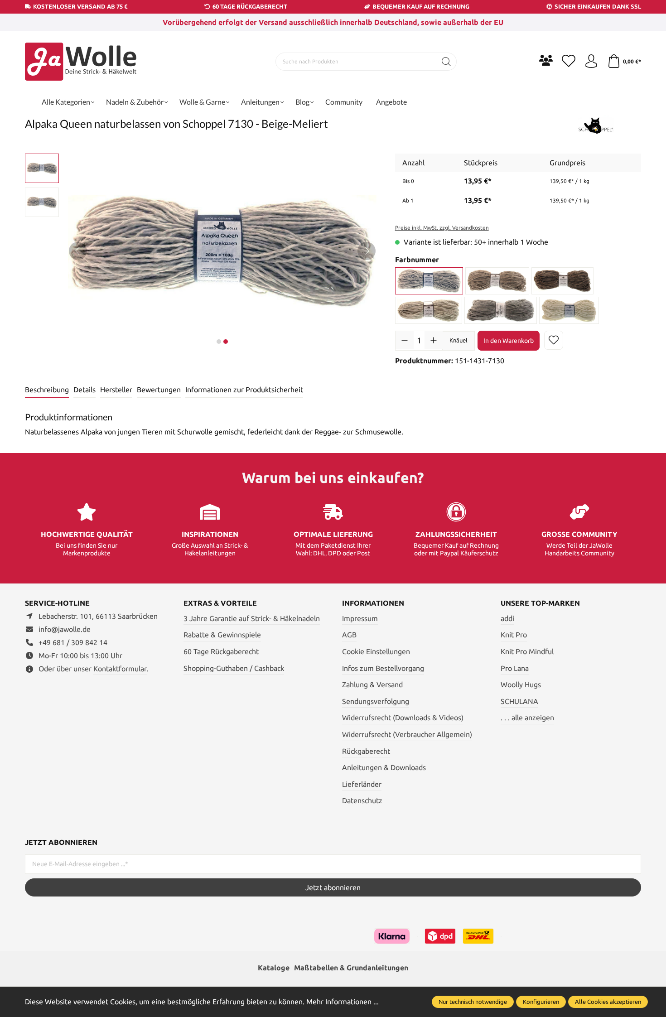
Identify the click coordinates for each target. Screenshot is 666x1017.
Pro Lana (515, 668)
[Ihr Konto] (591, 61)
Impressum (360, 618)
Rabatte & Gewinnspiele (222, 635)
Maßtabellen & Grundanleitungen (351, 968)
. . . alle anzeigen (527, 717)
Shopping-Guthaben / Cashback (233, 668)
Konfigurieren (541, 1001)
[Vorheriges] (78, 251)
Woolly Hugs (521, 684)
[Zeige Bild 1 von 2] (219, 341)
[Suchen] (446, 62)
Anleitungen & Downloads (384, 767)
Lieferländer (361, 784)
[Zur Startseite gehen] (81, 62)
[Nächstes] (366, 251)
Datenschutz (362, 800)
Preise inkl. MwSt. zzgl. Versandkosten (442, 228)
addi (507, 618)
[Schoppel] (595, 125)
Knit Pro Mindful (527, 651)
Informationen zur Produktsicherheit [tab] (244, 390)
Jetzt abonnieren (333, 887)
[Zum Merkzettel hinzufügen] (554, 340)
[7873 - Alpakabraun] (562, 280)
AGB (349, 635)
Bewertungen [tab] (159, 390)
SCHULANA (519, 701)
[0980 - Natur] (569, 310)
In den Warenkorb (508, 340)
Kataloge (274, 968)
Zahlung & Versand (372, 684)
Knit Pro (514, 635)
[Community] (546, 60)
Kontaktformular (120, 669)
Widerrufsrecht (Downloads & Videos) (402, 717)
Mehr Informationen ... (342, 1002)
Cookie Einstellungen (376, 651)
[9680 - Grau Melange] (500, 310)
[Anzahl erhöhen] (434, 340)
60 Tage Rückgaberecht (221, 651)
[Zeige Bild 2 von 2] (225, 341)
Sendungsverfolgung (375, 701)
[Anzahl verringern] (405, 340)
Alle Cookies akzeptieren (608, 1001)
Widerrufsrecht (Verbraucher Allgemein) (407, 734)
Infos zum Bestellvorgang (383, 668)
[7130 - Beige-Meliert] (429, 280)
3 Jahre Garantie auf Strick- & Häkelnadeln (251, 618)
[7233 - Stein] (497, 280)
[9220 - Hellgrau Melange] (428, 310)
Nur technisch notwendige (473, 1001)
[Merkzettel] (568, 61)
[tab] (47, 390)
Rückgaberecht (366, 751)
